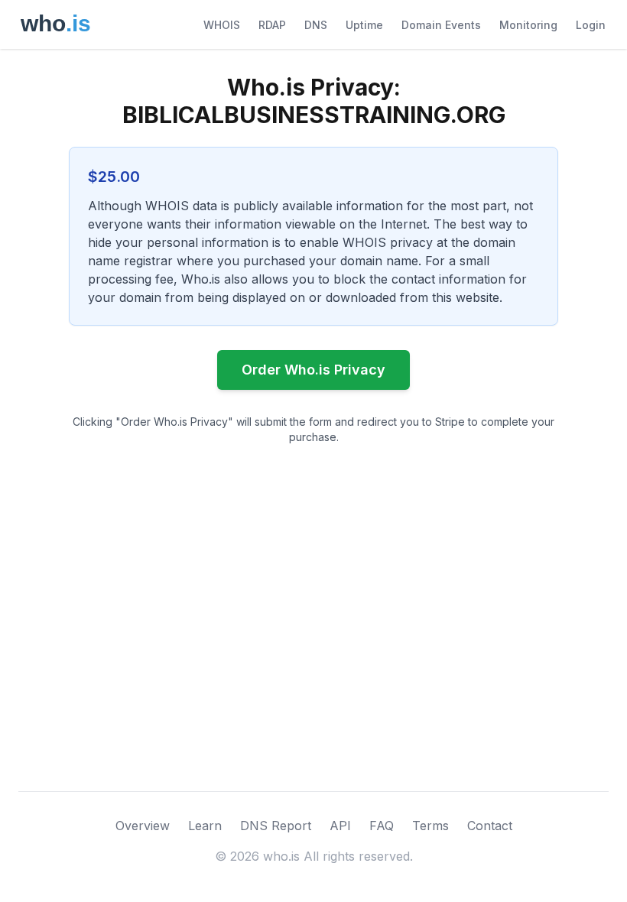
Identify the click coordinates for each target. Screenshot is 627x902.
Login (591, 24)
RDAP (272, 24)
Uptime (364, 24)
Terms (430, 825)
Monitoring (528, 24)
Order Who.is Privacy (313, 370)
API (340, 825)
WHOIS (221, 24)
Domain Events (441, 24)
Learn (205, 825)
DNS (315, 24)
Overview (142, 825)
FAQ (381, 825)
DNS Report (275, 825)
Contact (489, 825)
